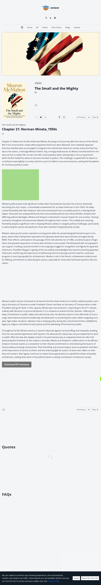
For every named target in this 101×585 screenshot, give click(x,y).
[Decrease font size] (37, 117)
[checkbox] (50, 18)
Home (29, 27)
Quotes (77, 27)
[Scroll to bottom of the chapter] (89, 117)
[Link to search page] (46, 18)
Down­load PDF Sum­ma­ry (16, 364)
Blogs (67, 27)
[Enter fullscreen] (64, 117)
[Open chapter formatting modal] (59, 117)
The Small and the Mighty (13, 124)
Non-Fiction (56, 27)
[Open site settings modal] (55, 18)
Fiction (45, 27)
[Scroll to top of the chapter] (89, 410)
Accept (76, 578)
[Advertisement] (20, 184)
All (37, 27)
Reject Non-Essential (90, 578)
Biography (38, 83)
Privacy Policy (53, 581)
